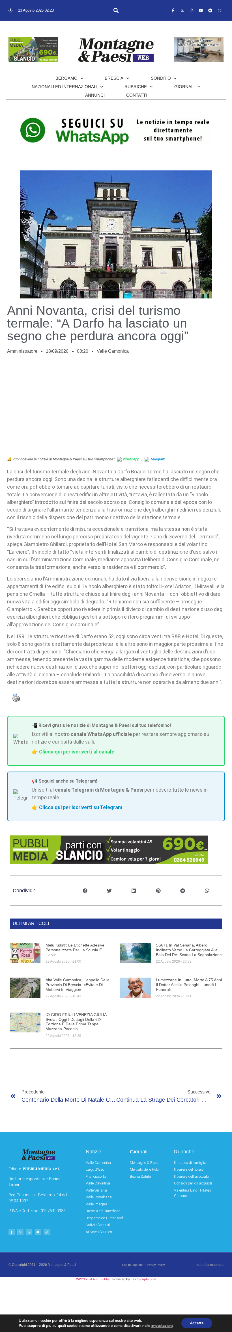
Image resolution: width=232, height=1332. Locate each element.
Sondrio (161, 78)
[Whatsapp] (220, 10)
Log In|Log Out (132, 1264)
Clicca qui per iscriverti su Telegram (80, 807)
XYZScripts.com (144, 1279)
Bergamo (66, 78)
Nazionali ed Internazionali (64, 86)
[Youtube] (201, 10)
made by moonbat (210, 1265)
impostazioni (162, 1325)
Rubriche (135, 86)
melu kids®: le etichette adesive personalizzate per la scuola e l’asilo (75, 950)
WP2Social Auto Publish (93, 1279)
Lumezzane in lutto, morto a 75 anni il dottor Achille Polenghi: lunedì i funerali (189, 985)
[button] (116, 10)
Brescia (114, 78)
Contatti (136, 95)
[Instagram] (192, 10)
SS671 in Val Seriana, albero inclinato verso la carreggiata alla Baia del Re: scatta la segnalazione (189, 950)
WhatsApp (131, 459)
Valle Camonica (113, 351)
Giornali (184, 86)
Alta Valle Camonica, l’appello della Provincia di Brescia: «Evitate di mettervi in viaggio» (77, 985)
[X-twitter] (182, 10)
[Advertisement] (116, 408)
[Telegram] (210, 10)
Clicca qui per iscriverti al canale (76, 752)
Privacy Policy (155, 1264)
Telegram (157, 459)
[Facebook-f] (173, 10)
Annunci (95, 95)
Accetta (197, 1323)
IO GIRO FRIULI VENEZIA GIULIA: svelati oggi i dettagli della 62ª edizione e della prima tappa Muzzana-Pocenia (77, 1021)
